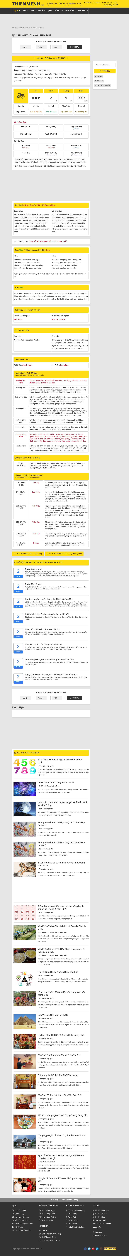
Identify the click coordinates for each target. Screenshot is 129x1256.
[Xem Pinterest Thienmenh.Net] (93, 1248)
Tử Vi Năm (72, 1223)
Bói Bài (58, 10)
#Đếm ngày (99, 80)
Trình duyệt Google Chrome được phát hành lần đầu (49, 659)
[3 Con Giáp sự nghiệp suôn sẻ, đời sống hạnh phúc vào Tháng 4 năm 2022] (25, 912)
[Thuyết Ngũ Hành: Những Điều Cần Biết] (25, 978)
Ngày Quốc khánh (33, 569)
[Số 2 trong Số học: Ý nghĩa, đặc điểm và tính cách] (25, 766)
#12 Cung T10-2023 (57, 3)
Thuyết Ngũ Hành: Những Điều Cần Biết (58, 972)
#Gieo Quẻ (98, 76)
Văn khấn (19, 1227)
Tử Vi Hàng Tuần (48, 1213)
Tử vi (24, 10)
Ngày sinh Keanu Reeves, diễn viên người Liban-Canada (51, 674)
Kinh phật (82, 10)
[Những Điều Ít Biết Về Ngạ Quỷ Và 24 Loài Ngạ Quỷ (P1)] (25, 849)
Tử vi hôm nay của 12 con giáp (29, 553)
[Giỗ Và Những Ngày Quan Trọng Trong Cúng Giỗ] (25, 1122)
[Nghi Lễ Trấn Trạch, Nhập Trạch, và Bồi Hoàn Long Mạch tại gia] (25, 1162)
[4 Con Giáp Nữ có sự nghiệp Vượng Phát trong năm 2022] (25, 869)
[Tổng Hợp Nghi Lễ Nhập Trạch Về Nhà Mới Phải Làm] (25, 1142)
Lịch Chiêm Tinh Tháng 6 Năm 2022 (56, 782)
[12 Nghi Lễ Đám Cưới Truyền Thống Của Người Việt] (25, 1185)
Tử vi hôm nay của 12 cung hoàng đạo (65, 553)
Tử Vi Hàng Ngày (48, 1210)
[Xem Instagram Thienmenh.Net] (101, 1248)
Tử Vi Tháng (73, 1220)
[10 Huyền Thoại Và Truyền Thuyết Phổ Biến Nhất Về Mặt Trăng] (25, 809)
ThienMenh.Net (36, 1248)
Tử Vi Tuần (72, 1217)
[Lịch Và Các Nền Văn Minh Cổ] (25, 1021)
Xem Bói (69, 10)
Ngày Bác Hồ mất (33, 584)
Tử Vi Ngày (72, 1213)
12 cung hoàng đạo (41, 10)
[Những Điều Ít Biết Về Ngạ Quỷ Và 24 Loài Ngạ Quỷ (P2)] (25, 829)
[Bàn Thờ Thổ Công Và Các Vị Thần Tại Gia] (25, 1061)
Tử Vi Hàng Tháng (48, 1217)
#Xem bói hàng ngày (102, 85)
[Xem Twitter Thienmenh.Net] (89, 1248)
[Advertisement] (64, 20)
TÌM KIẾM (106, 71)
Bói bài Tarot (101, 1220)
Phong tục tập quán (23, 1230)
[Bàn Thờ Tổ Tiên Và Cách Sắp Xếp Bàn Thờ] (25, 1101)
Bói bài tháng (101, 1213)
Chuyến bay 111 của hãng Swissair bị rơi (43, 644)
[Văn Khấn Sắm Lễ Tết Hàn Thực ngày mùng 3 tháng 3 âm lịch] (25, 955)
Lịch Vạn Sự (19, 1213)
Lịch (16, 10)
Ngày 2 (41, 27)
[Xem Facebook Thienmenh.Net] (85, 1248)
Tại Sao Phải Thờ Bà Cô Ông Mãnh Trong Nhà (61, 1035)
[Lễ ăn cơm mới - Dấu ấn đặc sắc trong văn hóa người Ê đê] (25, 998)
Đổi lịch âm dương (22, 1220)
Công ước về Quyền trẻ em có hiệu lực (42, 629)
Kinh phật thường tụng (51, 1234)
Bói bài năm (100, 1217)
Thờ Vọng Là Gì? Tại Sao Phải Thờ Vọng (58, 1075)
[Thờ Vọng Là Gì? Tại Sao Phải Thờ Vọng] (25, 1081)
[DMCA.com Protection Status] (110, 1248)
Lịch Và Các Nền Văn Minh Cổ (53, 1015)
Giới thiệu (55, 1199)
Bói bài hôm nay (102, 1210)
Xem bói (98, 1232)
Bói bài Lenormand (103, 1223)
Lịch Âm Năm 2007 (25, 27)
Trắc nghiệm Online (76, 1227)
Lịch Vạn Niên (20, 1210)
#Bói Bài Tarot (75, 3)
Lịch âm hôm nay (22, 1217)
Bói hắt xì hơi (101, 1235)
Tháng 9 (34, 27)
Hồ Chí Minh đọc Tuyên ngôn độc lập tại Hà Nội (47, 614)
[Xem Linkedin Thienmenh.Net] (97, 1248)
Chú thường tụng (49, 1237)
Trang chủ (15, 27)
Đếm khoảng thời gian (23, 1223)
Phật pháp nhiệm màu (50, 1240)
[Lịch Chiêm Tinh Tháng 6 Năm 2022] (25, 789)
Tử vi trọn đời (47, 1220)
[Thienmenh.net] (28, 3)
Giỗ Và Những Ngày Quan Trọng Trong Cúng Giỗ (62, 1115)
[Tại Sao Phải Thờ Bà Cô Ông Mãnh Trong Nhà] (25, 1041)
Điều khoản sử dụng (70, 1199)
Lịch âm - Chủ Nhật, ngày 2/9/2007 (51, 58)
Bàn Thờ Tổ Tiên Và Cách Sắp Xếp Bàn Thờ (59, 1095)
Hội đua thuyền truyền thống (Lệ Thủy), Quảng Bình (49, 599)
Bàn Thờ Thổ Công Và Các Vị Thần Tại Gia (59, 1055)
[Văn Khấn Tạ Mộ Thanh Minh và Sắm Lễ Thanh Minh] (25, 932)
